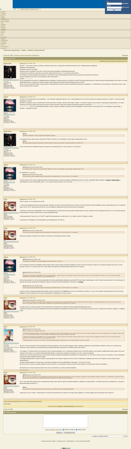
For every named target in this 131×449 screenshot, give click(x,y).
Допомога (3, 14)
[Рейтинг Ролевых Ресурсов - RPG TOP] (66, 448)
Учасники (3, 13)
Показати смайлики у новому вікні (53, 429)
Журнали (3, 38)
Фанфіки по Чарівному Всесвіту (36, 50)
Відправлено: (23, 63)
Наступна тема (79, 406)
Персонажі (3, 41)
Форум (22, 9)
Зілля (2, 22)
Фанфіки (23, 50)
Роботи (3, 32)
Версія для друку (123, 61)
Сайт (36, 9)
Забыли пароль (125, 7)
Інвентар (3, 26)
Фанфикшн (3, 43)
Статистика (4, 37)
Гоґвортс (32, 9)
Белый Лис (32, 172)
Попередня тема (52, 406)
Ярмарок (3, 27)
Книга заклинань (5, 21)
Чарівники (3, 29)
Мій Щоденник (4, 40)
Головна (3, 30)
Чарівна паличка (5, 19)
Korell (5, 199)
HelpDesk (3, 18)
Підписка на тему (104, 61)
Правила (3, 11)
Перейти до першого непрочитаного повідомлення (26, 55)
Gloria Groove (7, 63)
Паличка (27, 9)
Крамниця (3, 24)
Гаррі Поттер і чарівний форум (12, 50)
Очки (2, 33)
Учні (2, 35)
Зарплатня (3, 48)
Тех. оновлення (5, 46)
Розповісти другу (113, 61)
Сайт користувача (24, 370)
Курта (5, 326)
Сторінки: (5, 55)
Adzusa (6, 97)
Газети (2, 45)
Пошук (2, 16)
